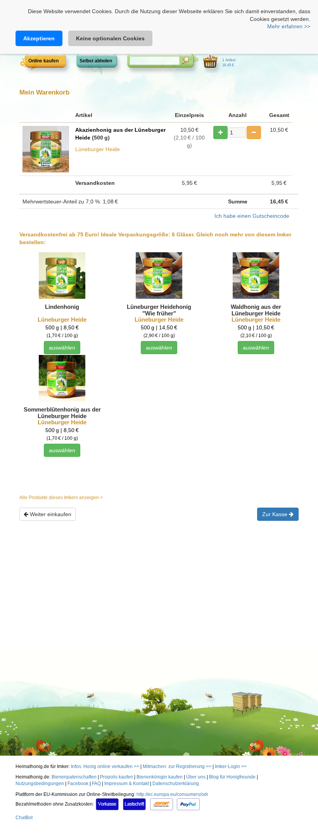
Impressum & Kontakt (126, 783)
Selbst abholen (96, 61)
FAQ (96, 783)
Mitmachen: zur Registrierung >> (177, 766)
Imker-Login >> (231, 766)
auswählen (62, 347)
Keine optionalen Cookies (110, 38)
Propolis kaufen (116, 777)
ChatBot (24, 817)
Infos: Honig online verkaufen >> (105, 766)
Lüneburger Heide (62, 319)
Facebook (77, 783)
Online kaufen (43, 61)
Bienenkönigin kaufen (160, 777)
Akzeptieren (39, 38)
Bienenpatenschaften (74, 777)
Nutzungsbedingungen (40, 783)
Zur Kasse (275, 514)
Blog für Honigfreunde (232, 777)
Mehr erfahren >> (288, 26)
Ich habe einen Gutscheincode (251, 216)
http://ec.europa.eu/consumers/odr (172, 794)
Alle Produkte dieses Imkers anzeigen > (61, 497)
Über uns (196, 777)
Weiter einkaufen (49, 514)
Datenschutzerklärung (175, 783)
